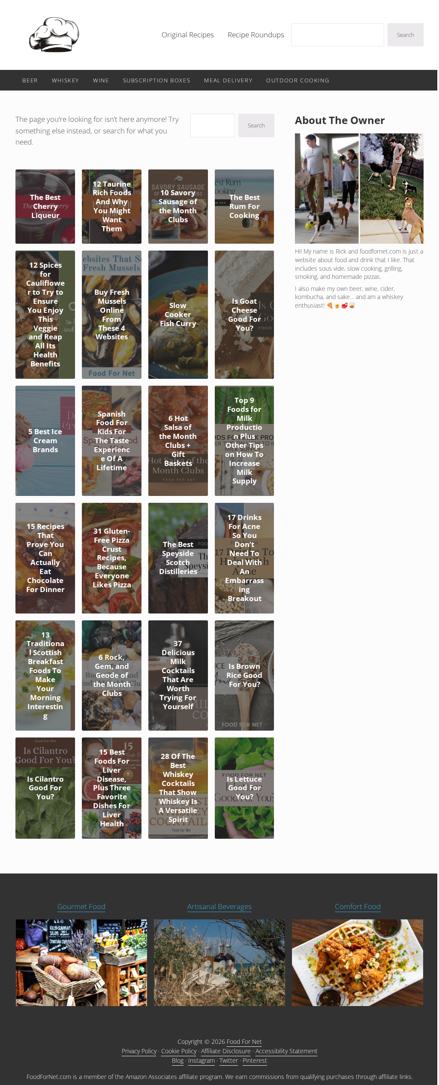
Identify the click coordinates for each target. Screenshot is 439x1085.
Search (405, 35)
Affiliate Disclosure (226, 1051)
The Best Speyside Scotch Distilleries (178, 558)
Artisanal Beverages (219, 906)
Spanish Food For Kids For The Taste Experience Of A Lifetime (112, 441)
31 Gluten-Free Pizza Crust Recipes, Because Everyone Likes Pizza (112, 558)
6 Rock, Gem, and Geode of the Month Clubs (112, 675)
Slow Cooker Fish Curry (178, 314)
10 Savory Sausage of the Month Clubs (178, 206)
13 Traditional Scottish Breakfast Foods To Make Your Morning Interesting (45, 675)
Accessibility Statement (287, 1051)
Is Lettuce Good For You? (244, 788)
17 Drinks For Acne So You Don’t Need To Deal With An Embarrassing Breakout (244, 558)
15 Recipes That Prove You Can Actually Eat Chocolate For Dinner (45, 558)
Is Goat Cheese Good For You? (244, 315)
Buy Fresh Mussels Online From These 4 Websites (111, 315)
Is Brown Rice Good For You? (244, 675)
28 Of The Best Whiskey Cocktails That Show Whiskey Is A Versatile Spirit (178, 788)
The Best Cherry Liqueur (45, 206)
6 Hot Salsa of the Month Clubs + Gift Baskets (178, 441)
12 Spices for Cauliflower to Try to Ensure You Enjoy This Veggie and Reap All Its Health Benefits (45, 315)
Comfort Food (358, 906)
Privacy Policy (139, 1051)
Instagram (201, 1060)
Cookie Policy (178, 1051)
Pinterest (255, 1060)
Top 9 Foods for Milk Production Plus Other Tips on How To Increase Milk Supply (244, 441)
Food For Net (244, 1041)
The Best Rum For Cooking (244, 206)
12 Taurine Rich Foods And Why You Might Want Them (112, 207)
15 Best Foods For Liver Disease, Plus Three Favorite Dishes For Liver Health (112, 788)
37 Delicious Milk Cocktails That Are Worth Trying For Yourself (177, 675)
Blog (177, 1060)
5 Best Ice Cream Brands (45, 440)
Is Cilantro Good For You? (45, 788)
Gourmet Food (81, 906)
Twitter (229, 1060)
